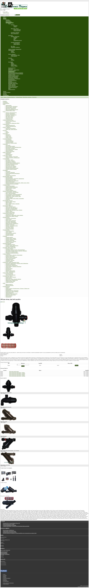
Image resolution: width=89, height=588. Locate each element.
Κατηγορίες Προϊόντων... (11, 97)
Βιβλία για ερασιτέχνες (9, 284)
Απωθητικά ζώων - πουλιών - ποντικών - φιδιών (13, 196)
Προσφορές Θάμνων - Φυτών (10, 110)
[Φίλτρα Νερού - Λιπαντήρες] (9, 495)
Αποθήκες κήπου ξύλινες (10, 282)
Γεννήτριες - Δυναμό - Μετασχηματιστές (12, 245)
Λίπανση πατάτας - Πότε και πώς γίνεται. (9, 531)
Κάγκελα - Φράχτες (9, 278)
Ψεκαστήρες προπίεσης (9, 237)
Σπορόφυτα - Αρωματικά (7, 138)
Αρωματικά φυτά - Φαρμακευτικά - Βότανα (12, 123)
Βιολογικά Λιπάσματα (9, 177)
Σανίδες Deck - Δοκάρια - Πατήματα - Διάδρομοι (13, 279)
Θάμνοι (4, 104)
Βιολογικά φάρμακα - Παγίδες (8, 176)
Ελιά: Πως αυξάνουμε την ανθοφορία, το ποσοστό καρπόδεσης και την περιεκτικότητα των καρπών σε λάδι (19, 533)
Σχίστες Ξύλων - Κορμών (10, 227)
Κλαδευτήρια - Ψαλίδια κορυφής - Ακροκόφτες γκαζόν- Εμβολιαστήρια (17, 263)
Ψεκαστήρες (5, 236)
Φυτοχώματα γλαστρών (9, 273)
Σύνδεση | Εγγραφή (6, 12)
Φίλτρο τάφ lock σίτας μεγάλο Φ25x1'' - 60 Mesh (17, 372)
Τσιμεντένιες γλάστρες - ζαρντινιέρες (11, 257)
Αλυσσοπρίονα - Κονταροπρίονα (11, 218)
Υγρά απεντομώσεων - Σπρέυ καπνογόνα (12, 192)
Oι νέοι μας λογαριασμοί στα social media (9, 525)
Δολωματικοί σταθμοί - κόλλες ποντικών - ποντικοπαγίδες (15, 198)
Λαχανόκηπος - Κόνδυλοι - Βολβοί (11, 143)
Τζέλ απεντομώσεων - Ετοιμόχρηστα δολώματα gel (14, 194)
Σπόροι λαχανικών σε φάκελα (10, 146)
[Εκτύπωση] (3, 301)
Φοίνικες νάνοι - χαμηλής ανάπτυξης (11, 129)
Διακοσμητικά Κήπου (6, 286)
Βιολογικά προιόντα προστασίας (11, 179)
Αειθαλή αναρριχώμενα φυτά (10, 125)
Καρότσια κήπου (8, 269)
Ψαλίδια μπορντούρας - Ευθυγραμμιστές (12, 223)
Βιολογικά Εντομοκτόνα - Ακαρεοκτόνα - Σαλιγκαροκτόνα (15, 178)
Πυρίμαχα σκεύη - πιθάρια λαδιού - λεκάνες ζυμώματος (14, 215)
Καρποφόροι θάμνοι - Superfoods (11, 107)
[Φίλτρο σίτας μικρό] (9, 435)
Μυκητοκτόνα (8, 171)
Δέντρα (4, 111)
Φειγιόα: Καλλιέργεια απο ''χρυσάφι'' (8, 524)
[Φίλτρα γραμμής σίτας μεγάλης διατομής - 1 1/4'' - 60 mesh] (9, 449)
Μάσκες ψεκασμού (9, 202)
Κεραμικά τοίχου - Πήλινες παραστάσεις (12, 291)
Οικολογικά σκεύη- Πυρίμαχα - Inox (8, 213)
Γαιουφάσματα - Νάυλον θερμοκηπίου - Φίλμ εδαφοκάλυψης (15, 249)
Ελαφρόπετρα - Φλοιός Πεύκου (11, 294)
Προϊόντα (5, 97)
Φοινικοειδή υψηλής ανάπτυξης (11, 128)
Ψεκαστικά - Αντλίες (6, 229)
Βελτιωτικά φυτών (9, 189)
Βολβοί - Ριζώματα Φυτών (7, 152)
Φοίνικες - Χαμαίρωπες (6, 127)
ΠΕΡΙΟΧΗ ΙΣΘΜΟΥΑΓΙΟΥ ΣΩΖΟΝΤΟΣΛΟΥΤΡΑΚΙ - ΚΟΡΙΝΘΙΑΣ (5, 553)
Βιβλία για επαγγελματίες (10, 285)
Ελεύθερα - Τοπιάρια (9, 137)
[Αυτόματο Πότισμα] (9, 481)
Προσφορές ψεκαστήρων (10, 242)
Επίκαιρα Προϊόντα (6, 103)
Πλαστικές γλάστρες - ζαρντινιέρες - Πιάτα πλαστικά (14, 255)
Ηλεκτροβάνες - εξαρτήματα (10, 160)
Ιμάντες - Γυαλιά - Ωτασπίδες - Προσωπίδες (12, 203)
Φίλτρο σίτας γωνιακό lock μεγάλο (6, 407)
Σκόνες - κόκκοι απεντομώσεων (11, 193)
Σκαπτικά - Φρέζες (9, 219)
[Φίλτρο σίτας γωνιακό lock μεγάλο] (9, 406)
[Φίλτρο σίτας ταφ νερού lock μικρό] (9, 391)
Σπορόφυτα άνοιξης (9, 139)
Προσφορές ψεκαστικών (9, 235)
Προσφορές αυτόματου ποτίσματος (11, 169)
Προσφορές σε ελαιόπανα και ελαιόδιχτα (12, 252)
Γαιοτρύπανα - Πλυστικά (9, 226)
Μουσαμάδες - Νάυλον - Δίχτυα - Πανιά (9, 247)
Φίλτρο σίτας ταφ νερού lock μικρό (6, 392)
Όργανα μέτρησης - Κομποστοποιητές (12, 265)
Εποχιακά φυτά (8, 122)
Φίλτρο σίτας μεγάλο (4, 421)
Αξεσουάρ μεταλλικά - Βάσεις (10, 281)
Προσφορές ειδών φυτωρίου (10, 212)
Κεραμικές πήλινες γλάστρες (10, 256)
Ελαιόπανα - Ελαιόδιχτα (9, 248)
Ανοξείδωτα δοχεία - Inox (10, 214)
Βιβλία (4, 283)
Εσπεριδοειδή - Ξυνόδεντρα (10, 115)
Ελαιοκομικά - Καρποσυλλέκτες (11, 264)
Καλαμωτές (7, 287)
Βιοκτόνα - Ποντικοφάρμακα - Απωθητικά (9, 191)
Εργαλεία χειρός (8, 267)
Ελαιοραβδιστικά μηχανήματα (10, 244)
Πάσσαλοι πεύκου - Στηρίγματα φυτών (12, 280)
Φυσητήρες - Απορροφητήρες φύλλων (12, 225)
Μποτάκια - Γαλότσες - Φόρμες (11, 201)
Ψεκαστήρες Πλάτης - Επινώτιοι (11, 238)
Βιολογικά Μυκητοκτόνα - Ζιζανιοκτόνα (12, 180)
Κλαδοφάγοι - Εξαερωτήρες (10, 224)
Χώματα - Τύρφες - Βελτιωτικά (8, 272)
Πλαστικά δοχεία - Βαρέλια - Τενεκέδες (12, 216)
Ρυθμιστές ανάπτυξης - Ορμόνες (11, 188)
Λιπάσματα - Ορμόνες (6, 184)
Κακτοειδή (5, 130)
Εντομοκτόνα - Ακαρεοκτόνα (10, 172)
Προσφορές (5, 101)
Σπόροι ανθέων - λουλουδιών (10, 148)
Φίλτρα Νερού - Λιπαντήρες (27, 97)
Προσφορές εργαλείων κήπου (10, 270)
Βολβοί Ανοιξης (8, 153)
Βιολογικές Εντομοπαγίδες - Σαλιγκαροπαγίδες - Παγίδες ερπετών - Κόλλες (17, 182)
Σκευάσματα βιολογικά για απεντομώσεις (12, 183)
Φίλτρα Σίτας (34, 97)
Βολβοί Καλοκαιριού (9, 154)
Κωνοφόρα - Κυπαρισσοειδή (10, 113)
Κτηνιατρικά (8, 199)
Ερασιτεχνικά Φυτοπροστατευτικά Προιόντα (13, 173)
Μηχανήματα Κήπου (6, 217)
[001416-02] (9, 351)
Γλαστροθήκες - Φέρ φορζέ (10, 260)
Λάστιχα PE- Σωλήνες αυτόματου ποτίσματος (13, 162)
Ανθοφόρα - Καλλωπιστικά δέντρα (11, 112)
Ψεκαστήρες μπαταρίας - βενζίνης (11, 239)
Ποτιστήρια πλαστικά (9, 268)
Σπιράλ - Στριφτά (8, 136)
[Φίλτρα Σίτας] (9, 508)
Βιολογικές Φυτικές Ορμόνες (10, 181)
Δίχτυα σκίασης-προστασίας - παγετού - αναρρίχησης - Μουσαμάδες (16, 250)
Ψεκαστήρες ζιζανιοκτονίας (10, 240)
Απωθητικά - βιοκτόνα (9, 197)
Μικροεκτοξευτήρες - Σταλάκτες (11, 167)
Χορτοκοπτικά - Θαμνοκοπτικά (11, 221)
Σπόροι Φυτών (5, 144)
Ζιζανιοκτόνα (8, 174)
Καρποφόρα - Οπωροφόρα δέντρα (11, 114)
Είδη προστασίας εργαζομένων (8, 200)
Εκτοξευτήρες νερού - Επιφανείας (11, 166)
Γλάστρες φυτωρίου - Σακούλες (11, 206)
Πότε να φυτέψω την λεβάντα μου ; (8, 530)
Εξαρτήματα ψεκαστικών (9, 234)
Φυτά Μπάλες (8, 134)
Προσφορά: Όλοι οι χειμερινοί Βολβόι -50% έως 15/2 (11, 523)
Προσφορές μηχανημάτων (10, 228)
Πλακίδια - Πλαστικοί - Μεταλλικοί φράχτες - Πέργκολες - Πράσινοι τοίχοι (17, 288)
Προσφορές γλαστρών (9, 261)
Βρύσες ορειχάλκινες (9, 295)
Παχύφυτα (7, 132)
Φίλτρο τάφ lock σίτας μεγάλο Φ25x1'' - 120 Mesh (17, 373)
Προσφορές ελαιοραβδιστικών (10, 246)
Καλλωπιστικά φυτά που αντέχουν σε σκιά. (9, 532)
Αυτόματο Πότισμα (19, 97)
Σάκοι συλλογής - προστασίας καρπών (12, 251)
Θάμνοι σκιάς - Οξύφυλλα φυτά (11, 108)
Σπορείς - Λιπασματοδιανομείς (10, 271)
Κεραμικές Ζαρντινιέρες (9, 259)
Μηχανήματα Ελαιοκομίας (7, 243)
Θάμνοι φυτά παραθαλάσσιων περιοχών (12, 109)
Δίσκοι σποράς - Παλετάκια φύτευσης (12, 207)
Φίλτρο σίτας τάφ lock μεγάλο (14, 371)
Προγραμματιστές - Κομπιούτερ (11, 161)
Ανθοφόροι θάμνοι (8, 105)
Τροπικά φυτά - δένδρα (9, 117)
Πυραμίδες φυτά (8, 135)
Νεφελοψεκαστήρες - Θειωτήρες (11, 233)
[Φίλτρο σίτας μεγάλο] (9, 420)
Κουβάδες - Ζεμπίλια (9, 211)
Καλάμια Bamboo (8, 289)
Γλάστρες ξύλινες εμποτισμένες (11, 258)
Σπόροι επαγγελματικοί (9, 150)
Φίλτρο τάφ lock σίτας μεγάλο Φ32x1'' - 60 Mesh (17, 374)
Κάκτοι (7, 131)
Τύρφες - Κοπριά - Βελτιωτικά (10, 274)
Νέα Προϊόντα (5, 102)
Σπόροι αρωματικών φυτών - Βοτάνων (12, 149)
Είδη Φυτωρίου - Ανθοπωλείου (8, 205)
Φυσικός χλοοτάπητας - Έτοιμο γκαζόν (12, 156)
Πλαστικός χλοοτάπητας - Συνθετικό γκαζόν (13, 157)
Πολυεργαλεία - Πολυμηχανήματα (11, 222)
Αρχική (2, 97)
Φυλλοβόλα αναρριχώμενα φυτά (11, 126)
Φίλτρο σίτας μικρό (4, 436)
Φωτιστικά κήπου (8, 296)
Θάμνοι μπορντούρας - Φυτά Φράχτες (12, 106)
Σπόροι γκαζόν (8, 145)
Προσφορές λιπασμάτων (9, 190)
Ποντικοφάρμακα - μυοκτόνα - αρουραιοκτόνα (13, 195)
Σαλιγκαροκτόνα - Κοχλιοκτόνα (11, 175)
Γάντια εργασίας (8, 204)
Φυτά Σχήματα (5, 133)
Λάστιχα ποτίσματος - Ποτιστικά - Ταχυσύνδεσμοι (13, 266)
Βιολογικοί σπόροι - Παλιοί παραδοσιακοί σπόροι (13, 147)
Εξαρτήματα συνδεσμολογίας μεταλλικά (12, 168)
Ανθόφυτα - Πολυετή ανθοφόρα (11, 121)
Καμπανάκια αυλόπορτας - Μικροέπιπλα (12, 290)
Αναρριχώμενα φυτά (6, 124)
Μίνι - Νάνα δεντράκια (9, 116)
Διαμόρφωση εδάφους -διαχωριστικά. (11, 293)
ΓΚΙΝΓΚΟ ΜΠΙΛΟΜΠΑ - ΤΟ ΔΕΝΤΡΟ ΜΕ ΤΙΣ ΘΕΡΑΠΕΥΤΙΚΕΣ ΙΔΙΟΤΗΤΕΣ (16, 526)
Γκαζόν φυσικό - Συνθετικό (7, 155)
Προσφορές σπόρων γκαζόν (10, 151)
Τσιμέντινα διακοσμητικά (9, 292)
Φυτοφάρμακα (5, 170)
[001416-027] (9, 339)
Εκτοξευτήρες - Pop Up (9, 159)
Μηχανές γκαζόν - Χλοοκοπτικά (11, 220)
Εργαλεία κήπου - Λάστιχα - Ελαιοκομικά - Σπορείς (11, 262)
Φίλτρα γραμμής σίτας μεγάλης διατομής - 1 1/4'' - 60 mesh (10, 450)
